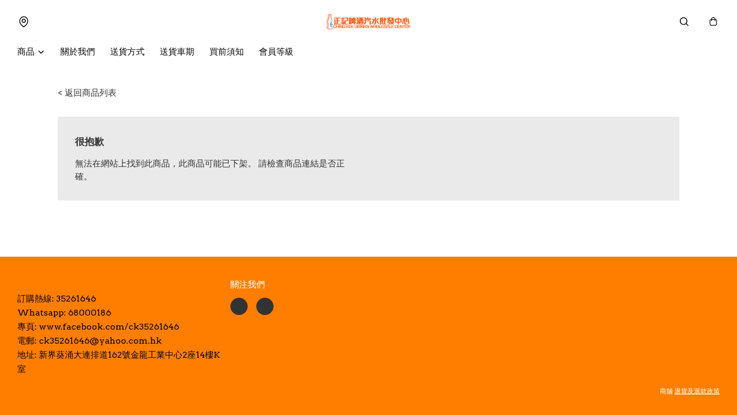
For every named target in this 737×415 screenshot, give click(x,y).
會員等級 (276, 51)
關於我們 (77, 51)
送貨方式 (127, 51)
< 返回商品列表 (87, 93)
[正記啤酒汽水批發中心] (368, 21)
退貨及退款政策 (697, 391)
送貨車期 (177, 51)
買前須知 (226, 51)
